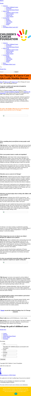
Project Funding (10, 13)
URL (4, 343)
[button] (2, 0)
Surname (5, 352)
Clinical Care (9, 15)
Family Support (9, 16)
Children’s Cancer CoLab (12, 12)
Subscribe (5, 334)
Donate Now (3, 69)
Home (1, 82)
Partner (7, 24)
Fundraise (8, 20)
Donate (1, 3)
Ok (16, 393)
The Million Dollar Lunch (9, 64)
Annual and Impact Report (12, 9)
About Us (5, 5)
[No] (29, 391)
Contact (5, 333)
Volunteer (8, 23)
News (4, 25)
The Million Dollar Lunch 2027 (10, 27)
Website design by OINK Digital (8, 375)
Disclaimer (5, 338)
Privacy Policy (6, 337)
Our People (8, 8)
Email (4, 355)
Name (4, 349)
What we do (6, 11)
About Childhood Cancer (12, 7)
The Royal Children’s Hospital (11, 91)
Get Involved (6, 17)
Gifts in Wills (9, 21)
